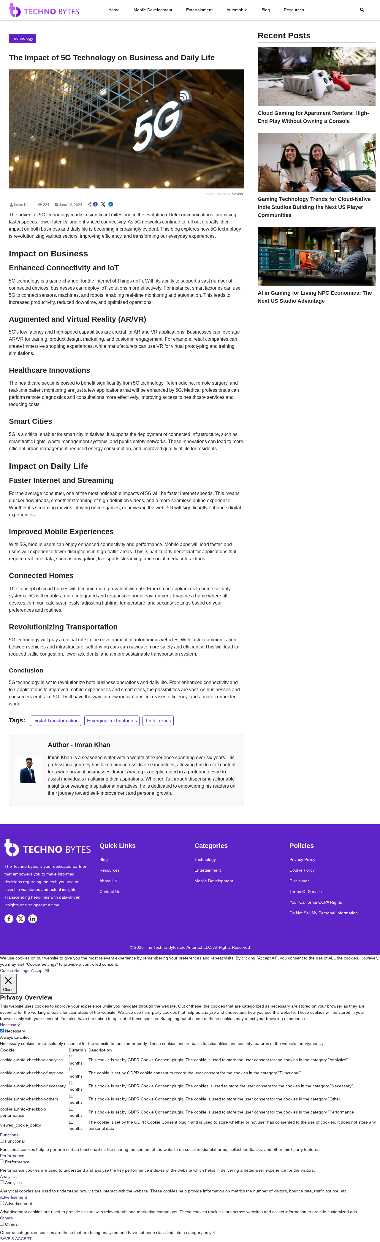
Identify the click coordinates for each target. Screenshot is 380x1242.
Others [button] (6, 1218)
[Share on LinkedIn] (111, 204)
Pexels (237, 194)
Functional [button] (10, 1134)
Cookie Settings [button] (14, 970)
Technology (205, 859)
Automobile (237, 9)
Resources (294, 9)
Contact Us (109, 891)
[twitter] (20, 919)
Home (114, 9)
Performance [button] (12, 1155)
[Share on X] (103, 204)
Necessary (15, 1031)
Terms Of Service (305, 891)
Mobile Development (153, 9)
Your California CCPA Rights (315, 902)
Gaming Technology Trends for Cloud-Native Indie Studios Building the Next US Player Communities (314, 207)
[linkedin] (32, 919)
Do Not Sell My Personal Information (323, 913)
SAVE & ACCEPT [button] (16, 1238)
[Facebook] (8, 919)
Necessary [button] (10, 1024)
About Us (108, 880)
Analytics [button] (8, 1176)
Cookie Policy (302, 870)
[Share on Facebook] (95, 204)
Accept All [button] (40, 970)
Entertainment (199, 9)
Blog (266, 9)
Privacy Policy (302, 859)
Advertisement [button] (13, 1197)
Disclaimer (299, 880)
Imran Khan (23, 205)
